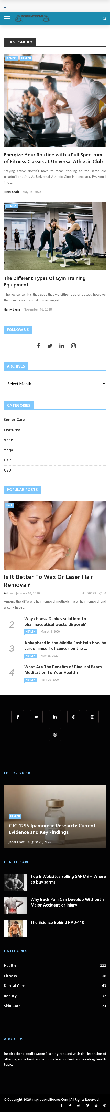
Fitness (11, 58)
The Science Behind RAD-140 (57, 922)
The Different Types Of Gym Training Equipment (45, 281)
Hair (9, 505)
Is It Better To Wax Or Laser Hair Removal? (48, 581)
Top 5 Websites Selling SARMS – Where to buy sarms (68, 879)
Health (26, 58)
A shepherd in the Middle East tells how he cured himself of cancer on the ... (65, 646)
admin (8, 593)
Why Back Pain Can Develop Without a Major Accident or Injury (67, 902)
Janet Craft (11, 192)
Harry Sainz (12, 309)
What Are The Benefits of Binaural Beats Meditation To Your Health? (63, 670)
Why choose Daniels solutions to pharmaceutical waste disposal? (55, 622)
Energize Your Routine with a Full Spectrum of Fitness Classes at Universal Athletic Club (53, 158)
